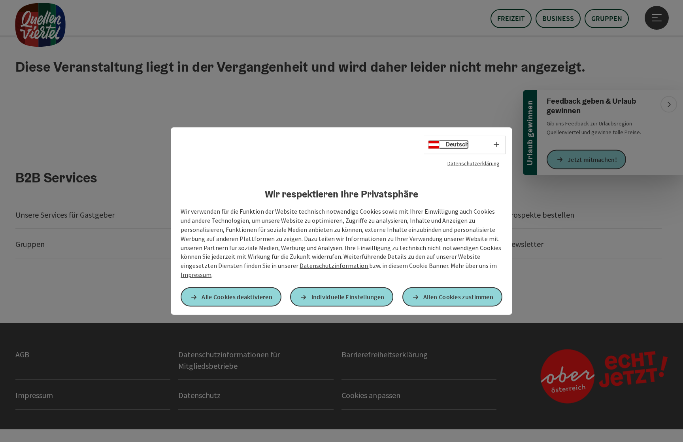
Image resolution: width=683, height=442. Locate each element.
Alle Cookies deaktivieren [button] (237, 297)
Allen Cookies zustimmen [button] (458, 297)
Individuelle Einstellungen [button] (348, 297)
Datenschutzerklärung (473, 163)
